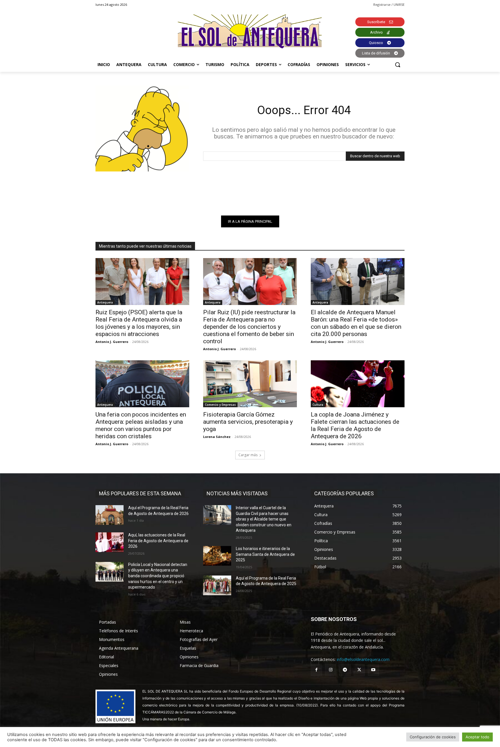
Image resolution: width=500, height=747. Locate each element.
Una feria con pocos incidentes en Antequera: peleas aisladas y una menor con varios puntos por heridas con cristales (140, 425)
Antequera (105, 302)
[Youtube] (373, 669)
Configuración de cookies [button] (433, 737)
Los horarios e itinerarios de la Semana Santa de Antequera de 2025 (265, 554)
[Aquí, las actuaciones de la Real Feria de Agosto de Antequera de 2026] (109, 542)
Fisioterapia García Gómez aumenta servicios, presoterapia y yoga (248, 421)
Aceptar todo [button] (477, 737)
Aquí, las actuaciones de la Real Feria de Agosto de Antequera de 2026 (158, 541)
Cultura (317, 405)
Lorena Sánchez (217, 436)
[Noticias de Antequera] (250, 31)
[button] (398, 65)
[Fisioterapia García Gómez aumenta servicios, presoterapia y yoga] (250, 383)
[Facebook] (316, 669)
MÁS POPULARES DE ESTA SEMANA (140, 493)
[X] (359, 669)
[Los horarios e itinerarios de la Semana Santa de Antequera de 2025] (217, 556)
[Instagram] (330, 669)
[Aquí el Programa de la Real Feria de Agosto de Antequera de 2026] (109, 515)
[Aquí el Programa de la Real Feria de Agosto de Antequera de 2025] (217, 585)
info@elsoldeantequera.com (363, 659)
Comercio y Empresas (220, 405)
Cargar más (248, 454)
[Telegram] (344, 669)
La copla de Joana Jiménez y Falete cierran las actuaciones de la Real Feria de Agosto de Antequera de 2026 (355, 425)
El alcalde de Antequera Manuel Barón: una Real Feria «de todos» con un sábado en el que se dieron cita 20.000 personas (356, 323)
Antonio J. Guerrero (111, 341)
